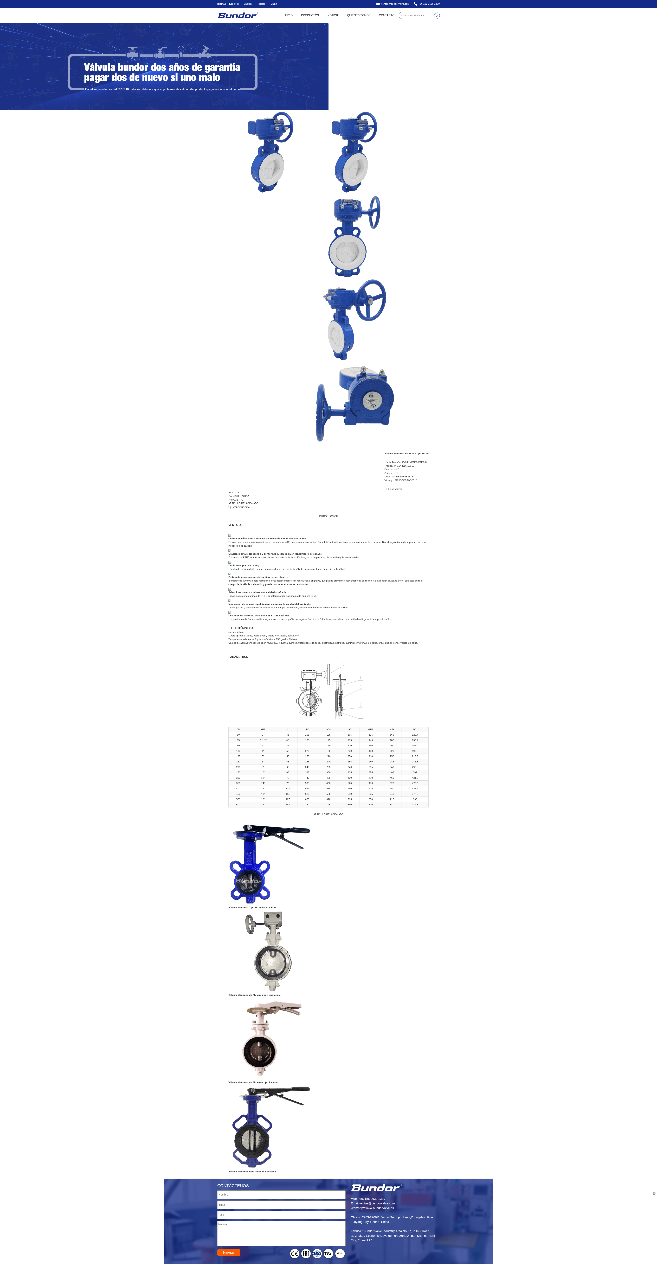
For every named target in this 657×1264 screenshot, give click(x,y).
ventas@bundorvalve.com (395, 3)
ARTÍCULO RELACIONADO (243, 503)
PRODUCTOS (310, 15)
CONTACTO (386, 15)
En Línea (389, 489)
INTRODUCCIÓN (240, 507)
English (248, 3)
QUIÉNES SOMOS (358, 15)
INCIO (289, 15)
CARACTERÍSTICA (238, 496)
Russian (261, 3)
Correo (398, 489)
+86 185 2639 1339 (429, 3)
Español (234, 3)
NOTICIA (333, 15)
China (274, 3)
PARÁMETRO (235, 499)
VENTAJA (233, 492)
